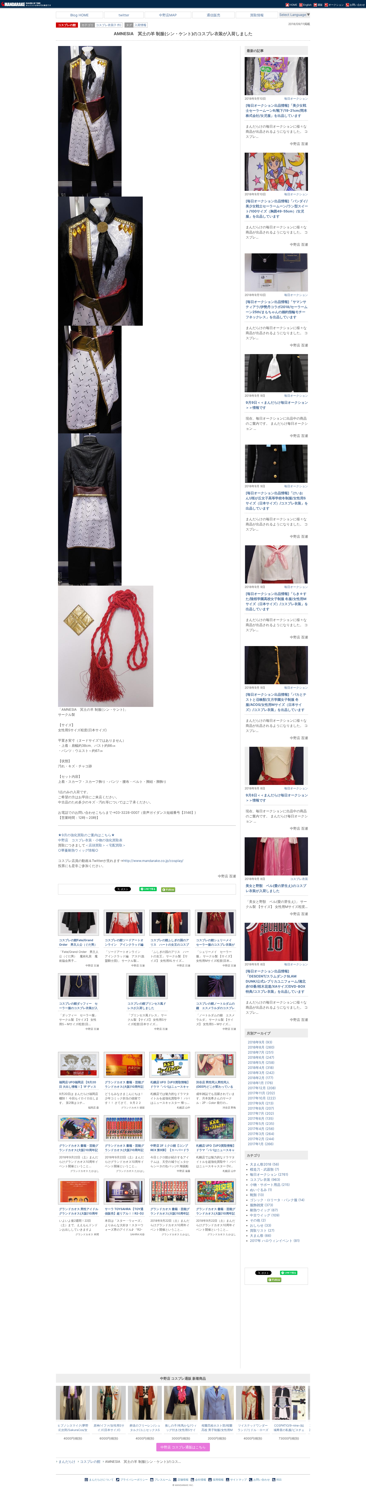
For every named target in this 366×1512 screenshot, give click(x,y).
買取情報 (257, 15)
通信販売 (213, 15)
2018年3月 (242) (261, 1073)
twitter (124, 15)
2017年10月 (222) (262, 1098)
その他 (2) (258, 1220)
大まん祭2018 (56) (264, 1164)
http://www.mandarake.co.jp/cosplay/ (153, 861)
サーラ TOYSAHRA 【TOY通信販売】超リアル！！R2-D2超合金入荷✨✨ (124, 1213)
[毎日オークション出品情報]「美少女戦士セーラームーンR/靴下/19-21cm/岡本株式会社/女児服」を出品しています (276, 110)
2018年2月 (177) (260, 1078)
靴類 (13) (257, 1195)
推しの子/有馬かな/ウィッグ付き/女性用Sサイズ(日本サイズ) (181, 1428)
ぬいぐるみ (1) (261, 1190)
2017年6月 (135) (261, 1118)
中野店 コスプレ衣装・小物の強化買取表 (90, 840)
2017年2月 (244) (261, 1139)
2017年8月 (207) (261, 1108)
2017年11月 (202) (261, 1093)
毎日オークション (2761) (269, 1174)
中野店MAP (168, 15)
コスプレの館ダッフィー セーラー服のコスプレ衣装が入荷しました (78, 1008)
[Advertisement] (147, 1310)
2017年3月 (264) (261, 1134)
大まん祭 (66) (260, 1235)
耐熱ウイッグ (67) (264, 1210)
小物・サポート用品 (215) (270, 1185)
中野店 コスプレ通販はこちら (183, 1447)
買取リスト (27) (262, 1230)
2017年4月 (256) (261, 1129)
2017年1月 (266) (261, 1144)
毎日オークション (296, 98)
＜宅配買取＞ (115, 845)
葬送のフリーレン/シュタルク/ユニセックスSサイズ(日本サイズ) (145, 1428)
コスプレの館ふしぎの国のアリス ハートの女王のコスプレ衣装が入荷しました (169, 944)
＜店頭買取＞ (95, 845)
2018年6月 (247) (261, 1057)
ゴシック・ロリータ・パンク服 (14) (277, 1200)
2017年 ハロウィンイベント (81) (275, 1240)
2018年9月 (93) (260, 1042)
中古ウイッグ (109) (265, 1215)
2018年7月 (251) (261, 1052)
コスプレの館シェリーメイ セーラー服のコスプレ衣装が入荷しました (215, 944)
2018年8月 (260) (261, 1047)
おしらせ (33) (260, 1225)
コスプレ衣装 (299, 879)
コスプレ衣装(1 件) (108, 25)
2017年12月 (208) (262, 1088)
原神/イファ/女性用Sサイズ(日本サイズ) (109, 1428)
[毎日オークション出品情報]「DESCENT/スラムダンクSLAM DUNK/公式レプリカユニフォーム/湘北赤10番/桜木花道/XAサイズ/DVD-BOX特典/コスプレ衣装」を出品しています (276, 981)
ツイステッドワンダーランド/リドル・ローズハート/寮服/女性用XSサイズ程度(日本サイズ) (253, 1428)
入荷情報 (140, 25)
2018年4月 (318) (261, 1067)
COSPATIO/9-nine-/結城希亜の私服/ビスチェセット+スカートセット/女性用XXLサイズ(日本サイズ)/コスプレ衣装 (289, 1428)
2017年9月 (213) (261, 1103)
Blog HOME (79, 15)
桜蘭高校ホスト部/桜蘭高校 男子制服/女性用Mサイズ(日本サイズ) (217, 1428)
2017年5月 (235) (261, 1123)
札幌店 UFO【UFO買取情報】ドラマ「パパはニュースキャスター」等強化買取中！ (170, 1086)
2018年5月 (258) (261, 1062)
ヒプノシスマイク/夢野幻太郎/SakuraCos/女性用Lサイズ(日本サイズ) (73, 1428)
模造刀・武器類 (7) (264, 1169)
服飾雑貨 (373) (261, 1205)
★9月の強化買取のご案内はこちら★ (86, 835)
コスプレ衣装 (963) (265, 1179)
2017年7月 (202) (261, 1113)
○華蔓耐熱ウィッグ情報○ (78, 850)
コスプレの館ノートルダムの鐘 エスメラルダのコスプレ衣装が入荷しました (215, 1008)
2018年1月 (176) (260, 1083)
